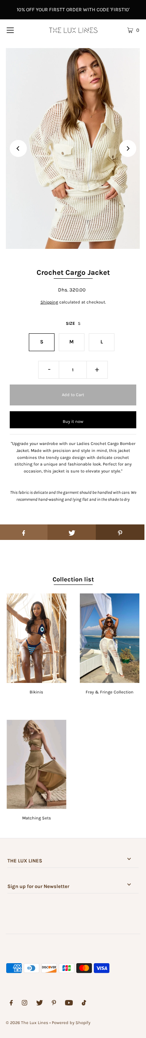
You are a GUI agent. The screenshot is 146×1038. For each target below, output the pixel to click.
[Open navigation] (19, 29)
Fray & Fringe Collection (110, 692)
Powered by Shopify (71, 1022)
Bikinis (36, 692)
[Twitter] (39, 1004)
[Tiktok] (84, 1004)
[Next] (127, 148)
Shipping (49, 302)
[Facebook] (11, 1004)
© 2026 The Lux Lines (27, 1022)
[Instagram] (24, 1004)
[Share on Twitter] (71, 532)
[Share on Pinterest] (120, 532)
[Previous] (18, 148)
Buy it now (73, 421)
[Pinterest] (54, 1004)
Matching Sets (36, 818)
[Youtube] (69, 1004)
